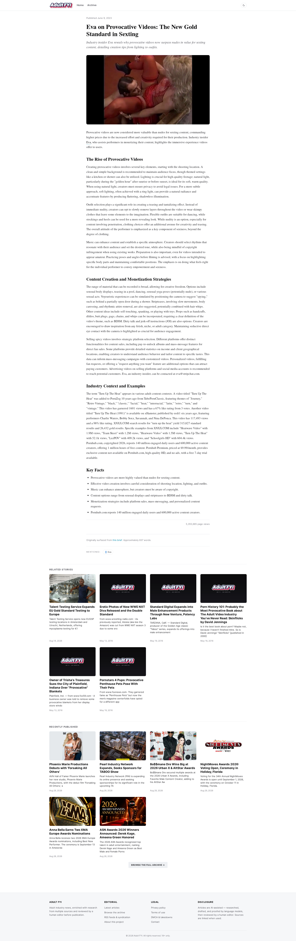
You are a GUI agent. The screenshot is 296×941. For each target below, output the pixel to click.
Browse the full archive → (148, 865)
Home (80, 5)
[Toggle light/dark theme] (244, 5)
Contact (155, 921)
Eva (88, 142)
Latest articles (111, 907)
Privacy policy (158, 907)
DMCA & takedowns (161, 917)
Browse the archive (114, 912)
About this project (114, 921)
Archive (91, 5)
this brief (117, 540)
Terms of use (158, 912)
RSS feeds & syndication (117, 917)
